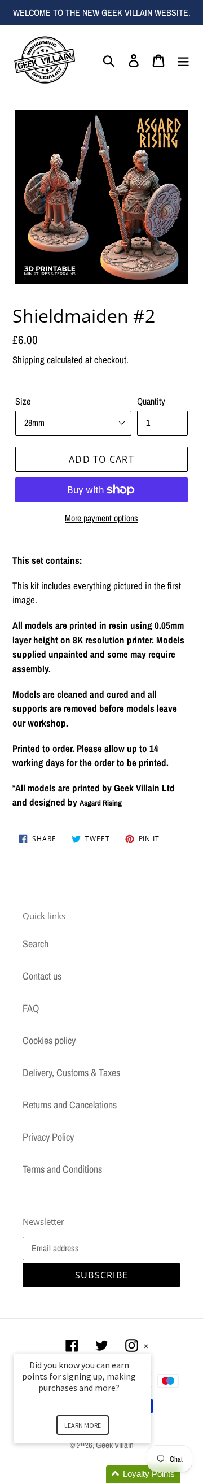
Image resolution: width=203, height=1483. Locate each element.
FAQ (31, 1008)
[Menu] (183, 59)
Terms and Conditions (62, 1169)
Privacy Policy (48, 1137)
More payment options (101, 518)
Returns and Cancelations (70, 1105)
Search (35, 944)
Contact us (42, 976)
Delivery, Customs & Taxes (71, 1073)
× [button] (146, 1346)
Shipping (28, 359)
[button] (95, 1474)
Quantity (151, 401)
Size (22, 401)
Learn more (82, 1425)
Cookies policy (49, 1040)
